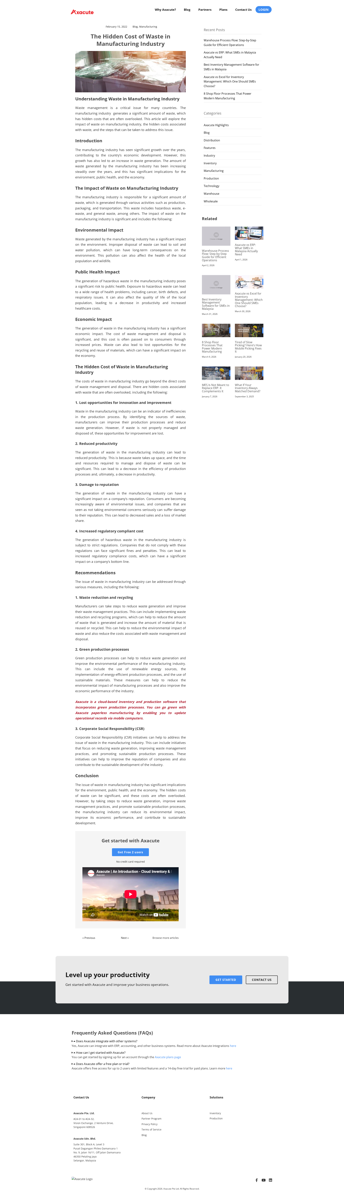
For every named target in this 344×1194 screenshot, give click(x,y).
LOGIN (264, 10)
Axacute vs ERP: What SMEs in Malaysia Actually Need (246, 249)
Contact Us (243, 10)
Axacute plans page (168, 1057)
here (233, 1046)
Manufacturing (148, 26)
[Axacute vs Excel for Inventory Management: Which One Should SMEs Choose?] (249, 281)
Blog (187, 10)
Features (210, 148)
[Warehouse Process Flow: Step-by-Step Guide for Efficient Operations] (216, 236)
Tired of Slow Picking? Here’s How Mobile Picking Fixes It (248, 347)
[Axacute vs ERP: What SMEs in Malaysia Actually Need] (249, 233)
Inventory (210, 163)
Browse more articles (165, 938)
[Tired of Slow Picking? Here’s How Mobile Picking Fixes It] (249, 330)
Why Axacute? (165, 10)
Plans (223, 10)
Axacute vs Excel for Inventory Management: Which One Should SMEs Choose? (230, 81)
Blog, (136, 26)
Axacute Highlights (216, 125)
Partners (204, 10)
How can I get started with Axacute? (100, 1052)
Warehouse (211, 194)
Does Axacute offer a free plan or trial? (102, 1064)
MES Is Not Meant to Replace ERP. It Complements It (215, 388)
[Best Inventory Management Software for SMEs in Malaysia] (216, 284)
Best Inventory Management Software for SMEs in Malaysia (216, 304)
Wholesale (211, 201)
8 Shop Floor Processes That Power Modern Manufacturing (212, 347)
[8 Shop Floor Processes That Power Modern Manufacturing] (216, 330)
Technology (211, 186)
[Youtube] (263, 1180)
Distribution (212, 140)
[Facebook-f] (256, 1180)
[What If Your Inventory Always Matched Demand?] (249, 373)
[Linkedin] (270, 1180)
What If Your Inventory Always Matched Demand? (247, 388)
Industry (209, 155)
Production (211, 178)
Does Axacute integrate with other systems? (106, 1041)
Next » (125, 938)
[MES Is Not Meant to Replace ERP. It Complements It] (216, 373)
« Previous (88, 938)
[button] (172, 1041)
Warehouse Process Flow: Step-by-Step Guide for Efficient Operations (215, 255)
